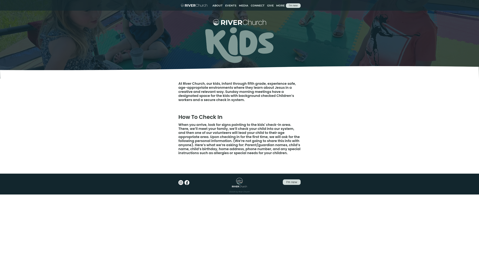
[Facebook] (186, 182)
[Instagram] (180, 182)
